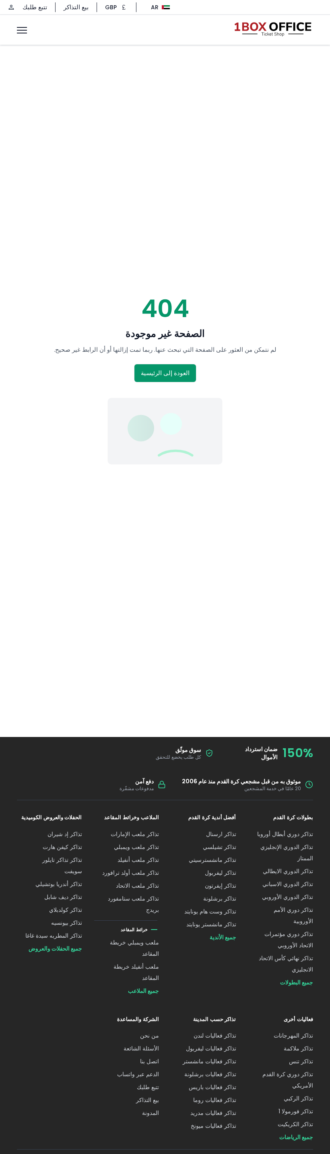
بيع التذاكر (76, 7)
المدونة (150, 1113)
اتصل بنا (149, 1061)
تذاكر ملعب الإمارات (135, 834)
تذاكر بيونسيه (66, 923)
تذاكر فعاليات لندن (215, 1036)
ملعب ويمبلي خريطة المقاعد (134, 948)
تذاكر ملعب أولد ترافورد (130, 873)
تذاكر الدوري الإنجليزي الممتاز (286, 852)
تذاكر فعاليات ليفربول (211, 1048)
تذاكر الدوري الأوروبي (287, 897)
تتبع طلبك (35, 7)
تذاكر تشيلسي (219, 847)
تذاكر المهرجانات (293, 1036)
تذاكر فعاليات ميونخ (213, 1126)
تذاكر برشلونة (219, 899)
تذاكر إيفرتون (220, 886)
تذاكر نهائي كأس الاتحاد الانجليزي (286, 963)
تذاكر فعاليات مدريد (213, 1113)
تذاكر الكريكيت (295, 1124)
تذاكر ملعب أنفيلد (138, 860)
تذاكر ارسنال (221, 834)
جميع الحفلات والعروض (55, 948)
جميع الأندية (223, 937)
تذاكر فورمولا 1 (295, 1111)
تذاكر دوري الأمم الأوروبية (293, 915)
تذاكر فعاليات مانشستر (209, 1061)
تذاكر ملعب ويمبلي (136, 847)
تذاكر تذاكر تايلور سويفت (62, 865)
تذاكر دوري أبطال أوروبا (285, 834)
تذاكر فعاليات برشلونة (210, 1074)
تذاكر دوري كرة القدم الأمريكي (287, 1080)
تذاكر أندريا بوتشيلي (58, 884)
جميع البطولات (296, 982)
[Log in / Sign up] (11, 7)
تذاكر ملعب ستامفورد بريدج (133, 904)
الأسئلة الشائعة (141, 1048)
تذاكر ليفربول (220, 873)
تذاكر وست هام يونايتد (210, 911)
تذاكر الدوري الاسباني (287, 884)
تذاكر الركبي (298, 1098)
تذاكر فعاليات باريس (212, 1087)
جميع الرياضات (296, 1137)
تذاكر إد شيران (64, 834)
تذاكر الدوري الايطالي (288, 871)
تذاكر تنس (301, 1061)
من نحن (149, 1036)
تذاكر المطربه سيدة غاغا (53, 936)
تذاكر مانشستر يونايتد (211, 924)
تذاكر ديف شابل (63, 897)
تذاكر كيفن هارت (62, 847)
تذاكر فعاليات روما (214, 1100)
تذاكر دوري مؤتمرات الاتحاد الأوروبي (288, 939)
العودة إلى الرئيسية (165, 373)
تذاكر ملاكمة (298, 1048)
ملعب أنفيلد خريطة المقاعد (136, 972)
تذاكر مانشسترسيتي (212, 860)
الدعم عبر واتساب (138, 1074)
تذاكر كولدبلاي (65, 910)
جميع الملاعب (143, 991)
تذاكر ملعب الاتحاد (137, 886)
